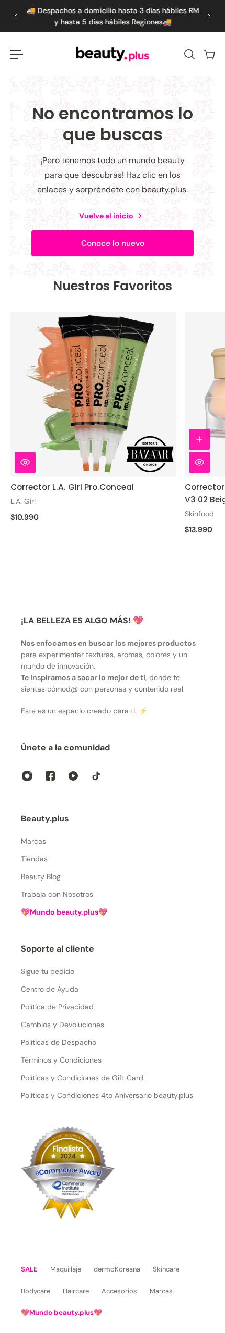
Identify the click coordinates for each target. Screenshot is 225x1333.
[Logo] (112, 54)
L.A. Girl (23, 501)
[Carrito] (209, 54)
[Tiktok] (96, 775)
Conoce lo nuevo (112, 243)
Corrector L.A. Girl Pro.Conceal (72, 487)
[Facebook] (50, 775)
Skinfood (199, 514)
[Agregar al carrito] (199, 439)
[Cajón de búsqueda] (189, 54)
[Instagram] (27, 775)
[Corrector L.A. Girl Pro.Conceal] (93, 394)
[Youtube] (73, 775)
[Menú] (16, 54)
